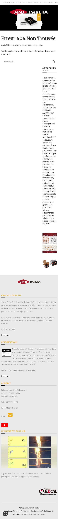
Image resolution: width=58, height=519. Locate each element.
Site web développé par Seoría (32, 514)
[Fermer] (39, 17)
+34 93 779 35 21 (11, 402)
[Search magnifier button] (54, 61)
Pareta (21, 508)
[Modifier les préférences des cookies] (5, 513)
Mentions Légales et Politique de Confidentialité (23, 511)
